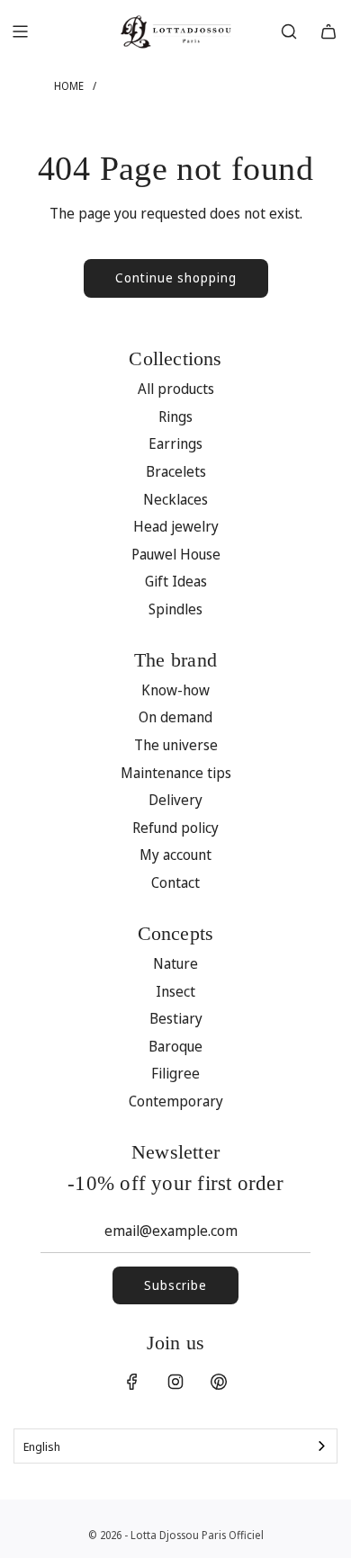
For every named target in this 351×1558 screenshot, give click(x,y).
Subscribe (175, 1285)
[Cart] (328, 31)
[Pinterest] (218, 1381)
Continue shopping (176, 277)
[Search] (289, 31)
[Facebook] (132, 1381)
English (41, 1446)
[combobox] (176, 1446)
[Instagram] (175, 1381)
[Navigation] (20, 31)
